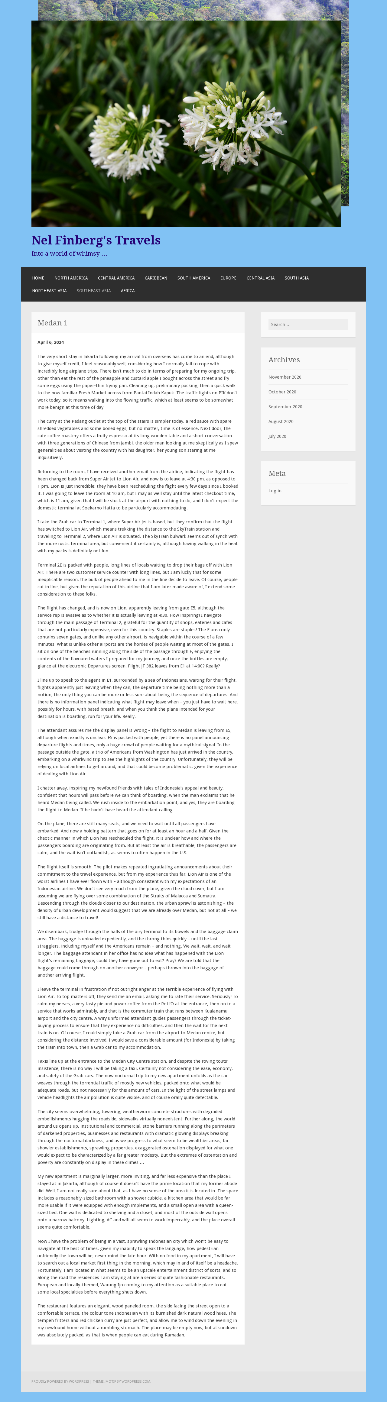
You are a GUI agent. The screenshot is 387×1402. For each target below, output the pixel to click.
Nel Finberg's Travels (96, 240)
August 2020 (281, 421)
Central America (116, 278)
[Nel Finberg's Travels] (186, 225)
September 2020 (285, 406)
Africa (128, 290)
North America (71, 278)
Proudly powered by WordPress (60, 1381)
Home (38, 278)
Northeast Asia (49, 290)
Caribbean (156, 278)
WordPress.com (136, 1381)
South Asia (297, 278)
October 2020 (282, 392)
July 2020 (277, 436)
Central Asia (261, 278)
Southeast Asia (94, 290)
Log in (274, 490)
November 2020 (284, 377)
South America (193, 278)
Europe (228, 278)
